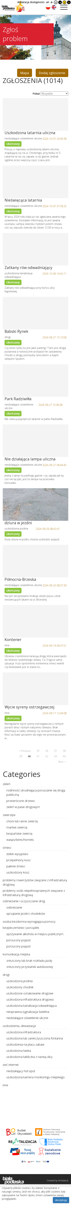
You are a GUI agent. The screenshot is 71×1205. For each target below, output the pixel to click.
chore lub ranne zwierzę (22, 821)
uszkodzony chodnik (19, 987)
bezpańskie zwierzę (19, 833)
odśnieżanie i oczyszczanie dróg (24, 901)
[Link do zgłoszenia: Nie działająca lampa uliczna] (35, 440)
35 (38, 751)
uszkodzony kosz (17, 872)
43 (55, 756)
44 (64, 756)
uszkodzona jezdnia (19, 981)
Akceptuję (61, 1200)
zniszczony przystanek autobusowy (29, 967)
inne (5, 1085)
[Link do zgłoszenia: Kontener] (35, 621)
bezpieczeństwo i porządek (21, 928)
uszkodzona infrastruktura (23, 1032)
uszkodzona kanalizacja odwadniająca (31, 1005)
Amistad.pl (63, 1180)
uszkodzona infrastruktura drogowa (30, 999)
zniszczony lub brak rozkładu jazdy (29, 960)
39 (20, 756)
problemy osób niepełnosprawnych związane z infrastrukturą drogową (34, 892)
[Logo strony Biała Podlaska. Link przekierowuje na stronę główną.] (13, 6)
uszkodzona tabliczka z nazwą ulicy (29, 1057)
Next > (62, 761)
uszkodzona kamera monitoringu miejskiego (35, 1077)
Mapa (24, 73)
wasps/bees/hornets (20, 839)
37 (55, 751)
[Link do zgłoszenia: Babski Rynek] (35, 313)
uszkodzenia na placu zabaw (25, 1044)
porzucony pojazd (18, 940)
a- (52, 2)
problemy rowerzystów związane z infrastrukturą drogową (35, 882)
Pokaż (36, 93)
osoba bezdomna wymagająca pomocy (29, 921)
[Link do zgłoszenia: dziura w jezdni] (35, 504)
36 (46, 751)
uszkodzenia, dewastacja (19, 1026)
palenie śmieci (15, 866)
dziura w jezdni (18, 522)
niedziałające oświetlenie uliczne (27, 1018)
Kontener (13, 639)
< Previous (25, 751)
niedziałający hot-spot (20, 1071)
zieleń (6, 784)
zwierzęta (9, 815)
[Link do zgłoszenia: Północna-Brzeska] (35, 561)
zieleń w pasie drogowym (23, 807)
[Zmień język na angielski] (53, 7)
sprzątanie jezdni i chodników (25, 913)
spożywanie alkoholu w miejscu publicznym (34, 934)
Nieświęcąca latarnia (23, 200)
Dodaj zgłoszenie (52, 73)
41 (38, 756)
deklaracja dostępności (30, 2)
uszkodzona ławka (18, 1050)
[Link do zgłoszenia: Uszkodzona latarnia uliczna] (35, 114)
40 (29, 756)
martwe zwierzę (16, 827)
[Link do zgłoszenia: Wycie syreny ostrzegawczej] (35, 688)
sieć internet (11, 1065)
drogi (6, 975)
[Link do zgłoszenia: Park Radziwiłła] (35, 380)
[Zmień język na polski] (48, 7)
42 (46, 756)
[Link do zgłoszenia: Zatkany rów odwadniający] (35, 249)
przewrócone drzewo (20, 801)
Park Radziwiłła (18, 398)
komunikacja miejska (16, 954)
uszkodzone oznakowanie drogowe (29, 993)
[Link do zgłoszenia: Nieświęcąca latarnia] (35, 182)
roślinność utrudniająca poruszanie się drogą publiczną (35, 792)
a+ (47, 2)
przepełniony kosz (18, 860)
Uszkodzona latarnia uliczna (30, 132)
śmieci (7, 847)
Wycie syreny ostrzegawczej (29, 707)
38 (64, 751)
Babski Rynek (16, 331)
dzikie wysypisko (17, 854)
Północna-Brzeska (20, 579)
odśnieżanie (14, 907)
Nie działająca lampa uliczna (30, 459)
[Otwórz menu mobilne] (64, 7)
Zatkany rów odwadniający (28, 267)
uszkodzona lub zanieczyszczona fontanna (34, 1038)
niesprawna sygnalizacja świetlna (27, 1012)
